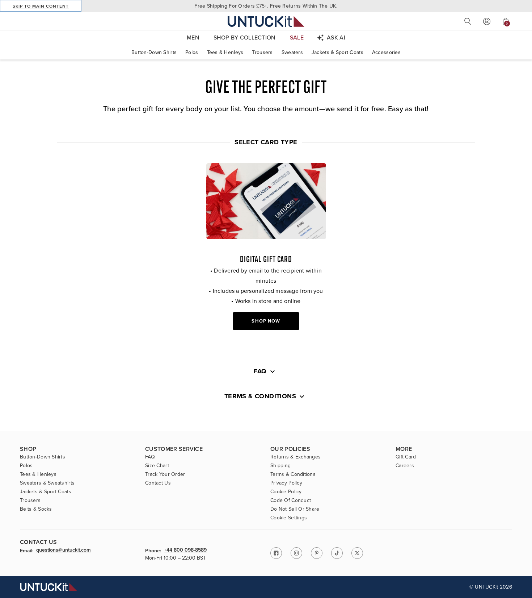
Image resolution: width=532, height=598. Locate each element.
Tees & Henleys (225, 52)
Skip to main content (41, 6)
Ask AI (336, 37)
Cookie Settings (288, 518)
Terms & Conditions (293, 474)
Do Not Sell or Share (295, 509)
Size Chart (157, 466)
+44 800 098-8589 (185, 550)
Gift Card (406, 457)
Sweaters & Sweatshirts (47, 483)
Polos (191, 52)
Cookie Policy (286, 492)
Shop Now (266, 320)
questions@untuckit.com (63, 550)
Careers (405, 466)
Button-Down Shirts (154, 52)
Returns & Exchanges (295, 457)
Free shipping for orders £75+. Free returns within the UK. (265, 6)
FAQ (150, 457)
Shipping (280, 466)
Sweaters (292, 52)
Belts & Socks (36, 509)
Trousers (262, 52)
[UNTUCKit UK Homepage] (266, 21)
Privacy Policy (286, 483)
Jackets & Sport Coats (337, 52)
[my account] (486, 21)
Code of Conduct (290, 500)
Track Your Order (165, 474)
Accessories (386, 52)
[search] (467, 21)
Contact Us (158, 483)
